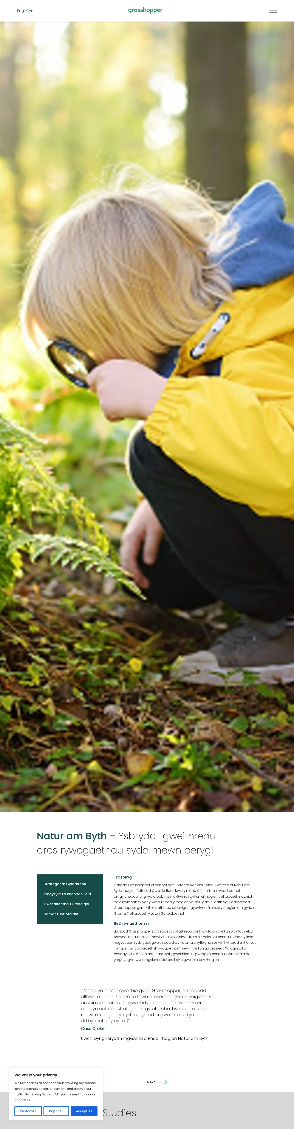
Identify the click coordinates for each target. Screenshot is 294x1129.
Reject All (56, 1111)
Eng (40, 10)
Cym (50, 10)
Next (151, 1082)
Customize (28, 1111)
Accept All (84, 1111)
